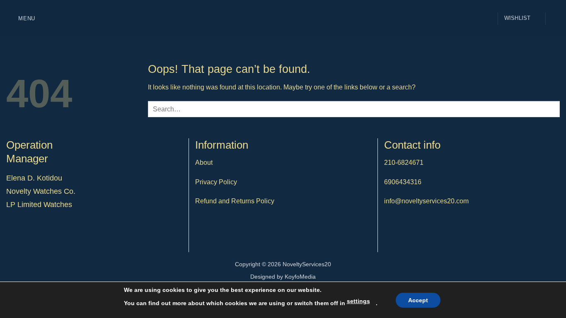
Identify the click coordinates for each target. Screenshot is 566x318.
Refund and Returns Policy (234, 201)
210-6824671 (403, 162)
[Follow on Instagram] (554, 18)
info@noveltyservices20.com (426, 201)
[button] (20, 18)
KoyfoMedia (300, 276)
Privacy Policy (216, 182)
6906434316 (402, 182)
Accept (418, 300)
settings (358, 301)
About (204, 162)
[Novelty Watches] (283, 18)
